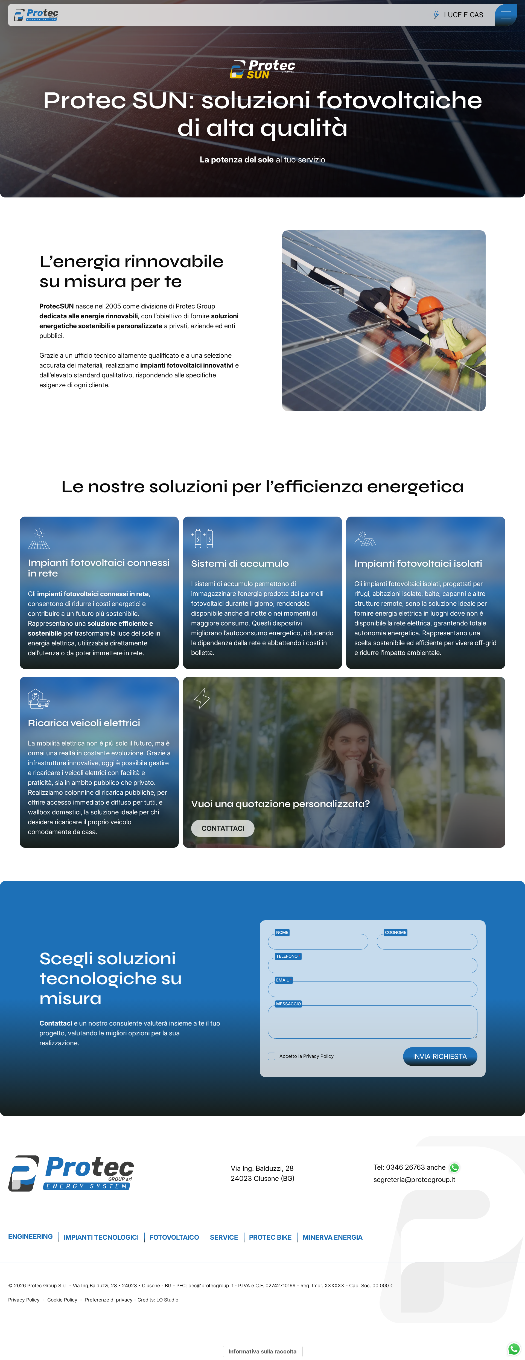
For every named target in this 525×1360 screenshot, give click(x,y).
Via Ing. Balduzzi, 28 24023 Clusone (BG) (262, 1173)
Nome (282, 932)
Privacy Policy (318, 1056)
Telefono (288, 956)
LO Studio (167, 1300)
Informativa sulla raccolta (263, 1351)
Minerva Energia (333, 1237)
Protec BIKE (270, 1237)
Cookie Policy (62, 1300)
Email (284, 980)
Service (224, 1237)
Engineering (30, 1236)
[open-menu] (506, 15)
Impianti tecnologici (101, 1237)
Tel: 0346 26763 (399, 1167)
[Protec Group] (36, 15)
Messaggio (288, 1003)
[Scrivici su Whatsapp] (454, 1167)
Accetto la (306, 1056)
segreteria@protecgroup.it (414, 1179)
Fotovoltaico (174, 1237)
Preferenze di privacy (109, 1300)
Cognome (396, 932)
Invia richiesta (440, 1056)
